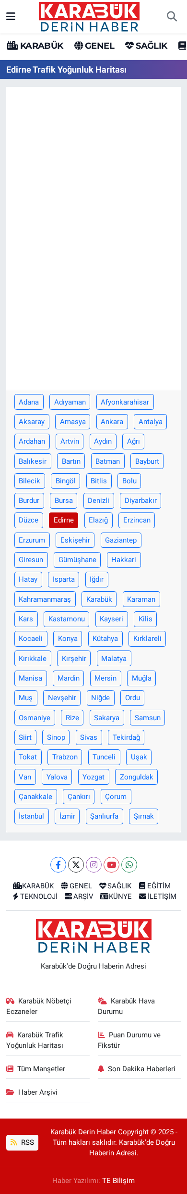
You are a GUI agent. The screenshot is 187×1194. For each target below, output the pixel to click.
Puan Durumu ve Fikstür (129, 1040)
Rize (72, 718)
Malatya (114, 658)
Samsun (148, 718)
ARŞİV (83, 896)
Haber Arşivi (38, 1092)
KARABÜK (40, 46)
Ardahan (32, 441)
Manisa (30, 678)
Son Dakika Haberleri (141, 1069)
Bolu (129, 481)
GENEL (98, 46)
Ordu (132, 697)
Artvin (69, 441)
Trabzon (65, 757)
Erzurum (32, 540)
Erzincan (137, 520)
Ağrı (133, 441)
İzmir (67, 816)
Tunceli (104, 757)
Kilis (145, 619)
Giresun (31, 559)
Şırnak (144, 816)
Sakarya (106, 718)
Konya (68, 638)
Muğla (142, 678)
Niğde (100, 697)
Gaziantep (121, 540)
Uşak (139, 757)
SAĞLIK (150, 46)
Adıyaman (70, 402)
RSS (26, 1142)
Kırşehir (74, 658)
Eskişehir (75, 540)
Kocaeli (31, 638)
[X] (76, 865)
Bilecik (29, 481)
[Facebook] (58, 865)
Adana (29, 402)
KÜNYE (120, 896)
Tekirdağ (126, 737)
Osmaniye (34, 718)
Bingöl (66, 481)
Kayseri (111, 619)
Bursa (64, 500)
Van (25, 777)
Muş (26, 697)
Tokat (28, 757)
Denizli (98, 500)
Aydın (103, 441)
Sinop (56, 737)
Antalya (151, 421)
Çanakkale (35, 796)
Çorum (116, 796)
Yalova (57, 777)
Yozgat (93, 777)
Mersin (105, 678)
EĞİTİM (159, 886)
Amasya (73, 421)
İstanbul (31, 816)
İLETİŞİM (162, 896)
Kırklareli (147, 638)
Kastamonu (66, 619)
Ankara (112, 421)
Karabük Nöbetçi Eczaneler (39, 1006)
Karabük (99, 599)
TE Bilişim (118, 1180)
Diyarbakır (141, 500)
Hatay (28, 579)
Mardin (69, 678)
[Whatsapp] (129, 865)
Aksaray (32, 421)
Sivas (88, 737)
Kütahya (105, 638)
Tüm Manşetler (41, 1069)
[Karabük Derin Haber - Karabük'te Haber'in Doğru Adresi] (89, 15)
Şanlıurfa (104, 816)
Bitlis (99, 481)
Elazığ (98, 520)
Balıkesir (33, 461)
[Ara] (172, 17)
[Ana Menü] (10, 16)
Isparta (64, 579)
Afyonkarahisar (125, 402)
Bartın (71, 461)
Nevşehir (62, 697)
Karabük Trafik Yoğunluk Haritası (35, 1040)
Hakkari (123, 559)
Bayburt (147, 461)
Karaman (141, 599)
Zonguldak (136, 777)
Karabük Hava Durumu (126, 1006)
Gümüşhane (77, 559)
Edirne (64, 520)
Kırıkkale (33, 658)
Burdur (29, 500)
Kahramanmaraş (45, 599)
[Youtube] (111, 865)
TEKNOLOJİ (39, 896)
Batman (107, 461)
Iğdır (97, 579)
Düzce (28, 520)
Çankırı (79, 796)
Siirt (25, 737)
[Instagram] (94, 865)
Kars (26, 619)
